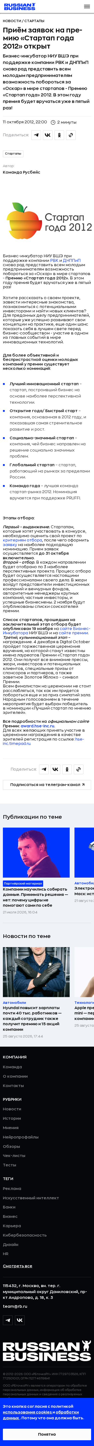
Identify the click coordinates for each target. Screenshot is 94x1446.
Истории (12, 1118)
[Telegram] (8, 1320)
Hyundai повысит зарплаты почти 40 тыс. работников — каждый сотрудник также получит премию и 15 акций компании (32, 1018)
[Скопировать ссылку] (71, 135)
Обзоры (11, 1147)
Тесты (9, 1165)
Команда (12, 1067)
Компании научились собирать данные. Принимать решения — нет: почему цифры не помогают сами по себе (35, 897)
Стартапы (34, 21)
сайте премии (73, 633)
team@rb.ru (15, 1306)
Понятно (47, 1434)
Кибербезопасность (25, 1235)
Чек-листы (14, 1156)
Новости (12, 21)
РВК (54, 261)
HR (5, 1254)
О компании (15, 1076)
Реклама (12, 1189)
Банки (9, 1207)
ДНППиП (72, 261)
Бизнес (10, 1217)
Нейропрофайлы (21, 1137)
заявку (10, 545)
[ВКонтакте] (20, 1320)
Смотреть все (17, 1266)
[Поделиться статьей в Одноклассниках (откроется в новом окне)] (59, 135)
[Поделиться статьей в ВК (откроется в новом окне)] (48, 135)
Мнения (11, 1128)
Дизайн (10, 1245)
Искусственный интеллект (31, 1198)
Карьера (12, 1226)
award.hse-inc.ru (37, 726)
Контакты (13, 1086)
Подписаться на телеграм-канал (45, 785)
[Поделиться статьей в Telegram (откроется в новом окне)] (36, 135)
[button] (87, 6)
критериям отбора (22, 540)
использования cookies (28, 1412)
